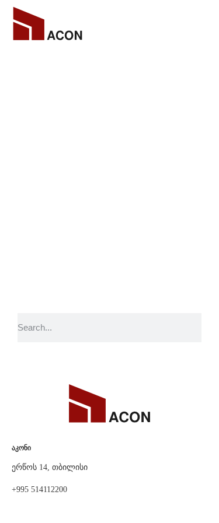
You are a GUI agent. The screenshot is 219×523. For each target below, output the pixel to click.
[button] (199, 23)
